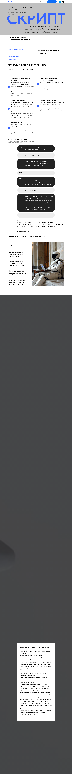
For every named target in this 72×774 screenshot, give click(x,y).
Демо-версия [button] (42, 1)
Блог (30, 1)
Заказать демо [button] (52, 1)
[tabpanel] (48, 264)
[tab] (19, 245)
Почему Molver (35, 1)
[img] (63, 2)
